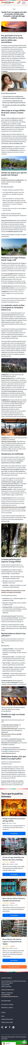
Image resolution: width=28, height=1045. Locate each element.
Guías (2, 1016)
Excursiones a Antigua (7, 1004)
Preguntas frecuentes (7, 1019)
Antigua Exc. (6, 862)
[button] (9, 1043)
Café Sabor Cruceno (16, 401)
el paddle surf (11, 273)
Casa (14, 9)
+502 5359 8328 (5, 994)
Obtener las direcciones (7, 989)
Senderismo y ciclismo (7, 1007)
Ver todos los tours (14, 967)
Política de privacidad (7, 1022)
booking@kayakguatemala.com (9, 996)
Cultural (12, 862)
